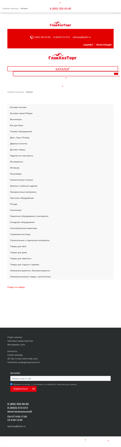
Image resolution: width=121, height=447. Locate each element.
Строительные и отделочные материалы (30, 240)
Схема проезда (15, 354)
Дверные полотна (18, 143)
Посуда (13, 203)
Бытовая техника (18, 107)
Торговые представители (20, 340)
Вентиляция (16, 119)
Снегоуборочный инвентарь (23, 228)
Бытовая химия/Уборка (21, 113)
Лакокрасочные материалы (23, 191)
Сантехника (15, 209)
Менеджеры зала (16, 344)
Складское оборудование (22, 222)
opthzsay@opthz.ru (82, 37)
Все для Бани (16, 125)
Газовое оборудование (21, 131)
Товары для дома (18, 252)
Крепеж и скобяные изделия (23, 185)
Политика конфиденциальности (23, 362)
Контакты (12, 351)
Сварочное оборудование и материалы (29, 216)
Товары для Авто (18, 246)
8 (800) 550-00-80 (60, 8)
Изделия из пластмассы (21, 155)
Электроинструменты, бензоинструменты (30, 270)
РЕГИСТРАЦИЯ (103, 44)
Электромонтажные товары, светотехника (30, 276)
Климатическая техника (21, 179)
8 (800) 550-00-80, (43, 37)
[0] (83, 442)
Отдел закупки (14, 337)
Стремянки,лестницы (20, 234)
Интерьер (14, 167)
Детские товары (17, 149)
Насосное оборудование (22, 197)
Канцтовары (16, 173)
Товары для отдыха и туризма (24, 264)
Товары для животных (20, 258)
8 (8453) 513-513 (61, 37)
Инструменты (16, 161)
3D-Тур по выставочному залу (22, 358)
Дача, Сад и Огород (19, 137)
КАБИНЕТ (88, 44)
